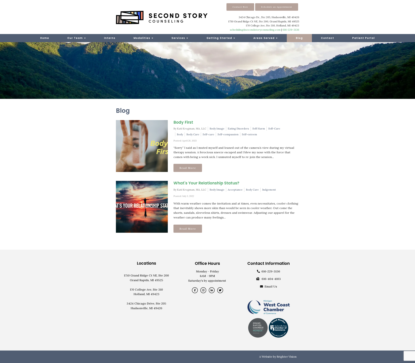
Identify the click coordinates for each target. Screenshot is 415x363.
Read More (187, 168)
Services (178, 38)
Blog (299, 38)
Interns (109, 38)
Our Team (75, 38)
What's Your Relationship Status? (206, 183)
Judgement (269, 189)
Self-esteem (249, 134)
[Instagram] (203, 290)
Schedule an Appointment (276, 7)
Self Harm (258, 128)
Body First (183, 122)
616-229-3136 (291, 29)
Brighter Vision (287, 356)
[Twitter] (220, 290)
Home (44, 38)
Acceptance (235, 189)
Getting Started (219, 38)
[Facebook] (195, 290)
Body (180, 134)
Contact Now (240, 7)
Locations (146, 263)
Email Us (271, 286)
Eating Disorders (238, 128)
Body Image (217, 128)
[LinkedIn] (212, 290)
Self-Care (274, 128)
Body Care (192, 134)
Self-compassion (228, 134)
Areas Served (264, 38)
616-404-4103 (271, 279)
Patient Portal (363, 38)
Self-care (208, 134)
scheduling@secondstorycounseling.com (255, 29)
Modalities (142, 38)
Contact (327, 38)
